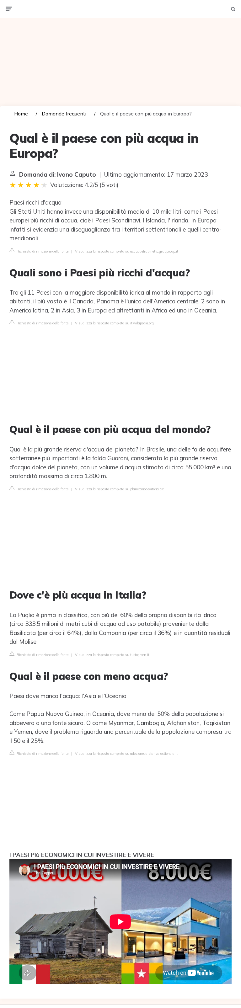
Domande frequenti (64, 113)
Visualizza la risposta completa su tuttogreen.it (112, 655)
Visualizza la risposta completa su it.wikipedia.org (114, 323)
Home (21, 113)
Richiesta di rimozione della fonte (42, 251)
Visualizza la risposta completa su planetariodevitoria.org (119, 489)
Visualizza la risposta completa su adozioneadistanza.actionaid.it (126, 753)
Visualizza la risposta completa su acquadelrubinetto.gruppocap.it (126, 251)
